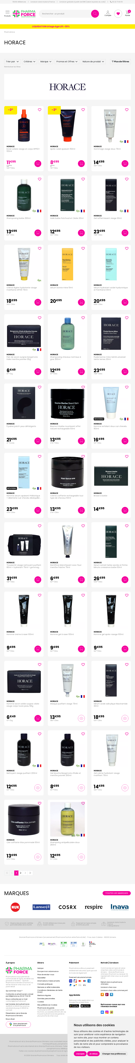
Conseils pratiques (45, 984)
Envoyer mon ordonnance (47, 971)
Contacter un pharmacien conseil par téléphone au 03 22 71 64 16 (19, 995)
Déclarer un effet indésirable (48, 987)
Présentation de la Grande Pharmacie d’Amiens (16, 1014)
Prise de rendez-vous (45, 975)
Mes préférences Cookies (47, 1005)
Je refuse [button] (93, 1054)
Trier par (11, 61)
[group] (15, 907)
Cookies (40, 1002)
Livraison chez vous (108, 987)
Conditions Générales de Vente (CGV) (49, 991)
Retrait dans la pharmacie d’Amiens (111, 983)
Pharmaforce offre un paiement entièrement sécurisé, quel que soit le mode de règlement (83, 970)
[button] (7, 13)
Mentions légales (44, 995)
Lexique (40, 968)
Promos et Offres (65, 61)
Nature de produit (92, 61)
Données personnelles (46, 999)
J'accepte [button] (80, 1054)
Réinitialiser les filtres (12, 67)
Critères (28, 61)
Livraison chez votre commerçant (114, 990)
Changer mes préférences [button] (114, 1054)
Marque (44, 61)
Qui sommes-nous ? (14, 991)
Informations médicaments (48, 981)
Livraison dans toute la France (43, 2)
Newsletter (41, 978)
